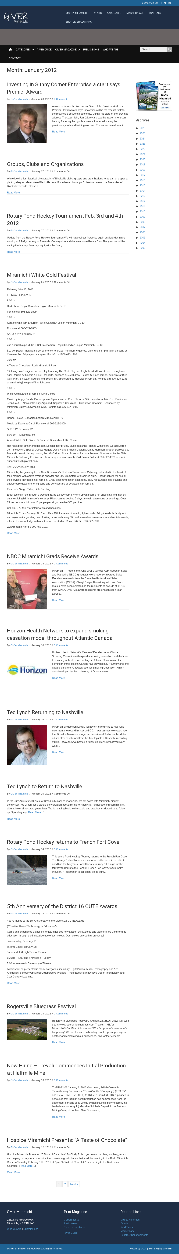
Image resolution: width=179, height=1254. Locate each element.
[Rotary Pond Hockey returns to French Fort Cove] (27, 869)
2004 (142, 242)
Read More (58, 131)
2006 (142, 232)
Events (97, 13)
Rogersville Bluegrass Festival (41, 1006)
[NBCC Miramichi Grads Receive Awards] (27, 588)
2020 (142, 159)
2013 (142, 195)
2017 (142, 174)
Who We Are (110, 49)
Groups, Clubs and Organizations (45, 164)
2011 (142, 206)
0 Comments (61, 99)
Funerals (155, 13)
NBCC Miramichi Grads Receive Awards (52, 556)
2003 (142, 247)
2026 (142, 128)
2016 (142, 180)
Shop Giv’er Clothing (79, 21)
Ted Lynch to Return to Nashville (44, 786)
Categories (23, 49)
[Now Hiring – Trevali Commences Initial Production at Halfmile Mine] (27, 1100)
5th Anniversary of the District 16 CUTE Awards (62, 906)
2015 (142, 185)
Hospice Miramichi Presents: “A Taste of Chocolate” (67, 1140)
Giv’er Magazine (66, 49)
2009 (142, 216)
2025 (142, 133)
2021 (142, 154)
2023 (142, 143)
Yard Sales (114, 13)
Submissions (91, 49)
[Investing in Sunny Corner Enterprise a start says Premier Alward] (27, 123)
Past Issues (70, 1223)
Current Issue (71, 1219)
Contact (15, 58)
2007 (142, 227)
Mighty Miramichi (76, 13)
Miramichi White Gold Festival (41, 275)
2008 (142, 221)
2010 (142, 211)
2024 (142, 138)
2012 (142, 201)
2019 (142, 164)
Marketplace (135, 13)
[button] (33, 49)
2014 (142, 190)
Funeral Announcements (134, 1234)
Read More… (36, 812)
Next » (74, 1184)
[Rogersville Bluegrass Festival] (27, 1029)
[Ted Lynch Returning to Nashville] (27, 744)
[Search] (169, 49)
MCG (143, 1249)
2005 (142, 237)
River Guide (44, 49)
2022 (142, 148)
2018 (142, 169)
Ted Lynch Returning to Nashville (45, 712)
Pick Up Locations (74, 1227)
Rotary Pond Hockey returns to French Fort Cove (63, 842)
